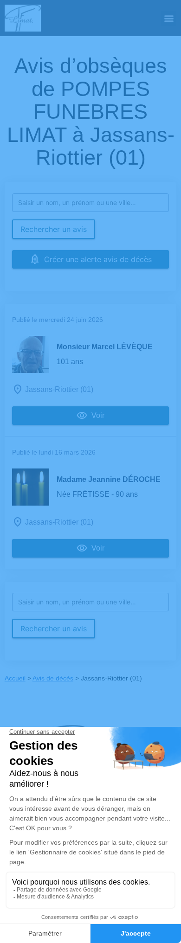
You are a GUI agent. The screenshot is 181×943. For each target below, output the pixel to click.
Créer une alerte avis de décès (98, 259)
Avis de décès (52, 678)
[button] (168, 18)
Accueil (15, 678)
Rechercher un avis (53, 229)
